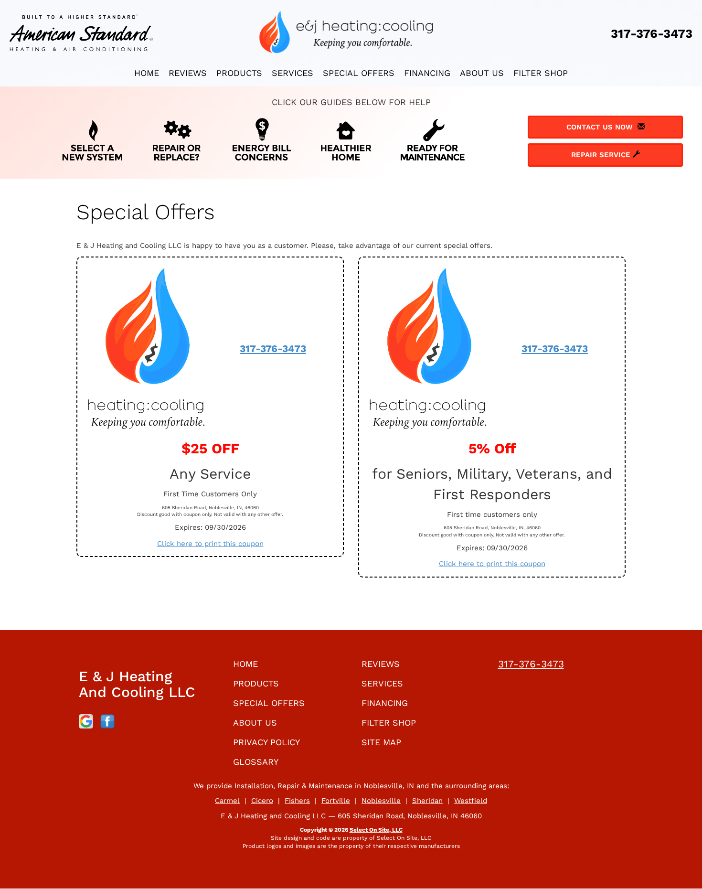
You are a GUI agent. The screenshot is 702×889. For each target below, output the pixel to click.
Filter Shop (540, 73)
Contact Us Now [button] (602, 127)
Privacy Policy (266, 742)
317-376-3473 (273, 348)
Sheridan (427, 800)
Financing (427, 73)
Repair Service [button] (602, 154)
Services (292, 73)
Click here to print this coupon (210, 543)
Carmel (227, 800)
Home (146, 73)
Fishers (297, 800)
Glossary (255, 762)
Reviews (188, 73)
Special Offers (358, 73)
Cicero (262, 800)
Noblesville (381, 800)
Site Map (381, 742)
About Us (482, 73)
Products (239, 73)
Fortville (335, 800)
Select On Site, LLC (376, 829)
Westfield (470, 800)
